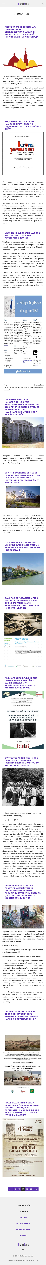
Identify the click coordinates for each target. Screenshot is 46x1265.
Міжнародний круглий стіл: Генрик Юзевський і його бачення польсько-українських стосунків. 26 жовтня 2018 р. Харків (21, 683)
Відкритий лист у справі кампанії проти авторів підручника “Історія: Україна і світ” (23, 125)
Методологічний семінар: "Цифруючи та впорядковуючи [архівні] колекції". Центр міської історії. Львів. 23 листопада (21, 32)
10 (15, 1189)
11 (19, 1189)
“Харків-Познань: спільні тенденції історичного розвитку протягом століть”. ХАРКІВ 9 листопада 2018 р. (22, 1015)
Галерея (23, 1217)
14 (31, 1189)
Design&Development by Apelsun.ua (23, 1260)
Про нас (23, 1235)
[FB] (23, 1250)
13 (27, 1189)
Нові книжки (23, 1229)
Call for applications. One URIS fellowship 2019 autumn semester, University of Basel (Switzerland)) (22, 546)
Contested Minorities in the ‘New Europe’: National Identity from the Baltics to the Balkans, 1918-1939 (22, 761)
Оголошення (23, 1223)
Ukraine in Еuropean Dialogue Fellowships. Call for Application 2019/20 (22, 235)
